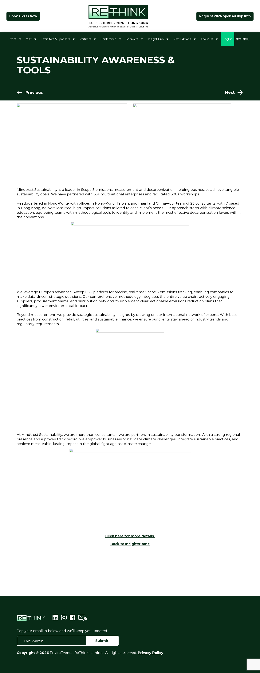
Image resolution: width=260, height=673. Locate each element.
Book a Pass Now (23, 16)
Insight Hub (156, 39)
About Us (207, 39)
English (227, 39)
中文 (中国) (242, 39)
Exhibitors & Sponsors (55, 39)
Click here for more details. (130, 536)
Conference (108, 39)
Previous (34, 92)
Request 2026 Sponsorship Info (225, 16)
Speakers (132, 39)
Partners (85, 39)
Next (230, 92)
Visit (29, 39)
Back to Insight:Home (130, 544)
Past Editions (182, 39)
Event (12, 39)
